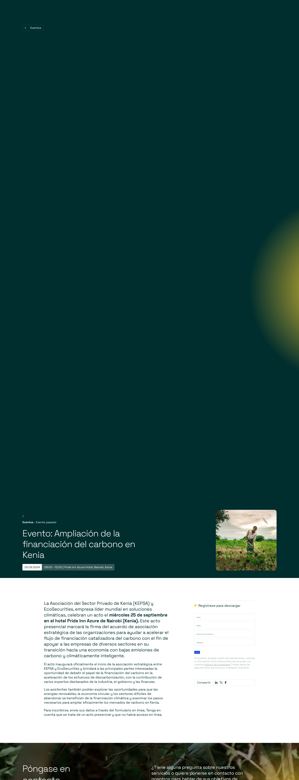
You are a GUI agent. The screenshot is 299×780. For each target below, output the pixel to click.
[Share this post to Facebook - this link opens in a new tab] (225, 682)
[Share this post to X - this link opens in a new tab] (221, 682)
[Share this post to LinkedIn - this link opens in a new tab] (216, 682)
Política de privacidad (217, 664)
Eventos (35, 28)
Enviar (197, 652)
